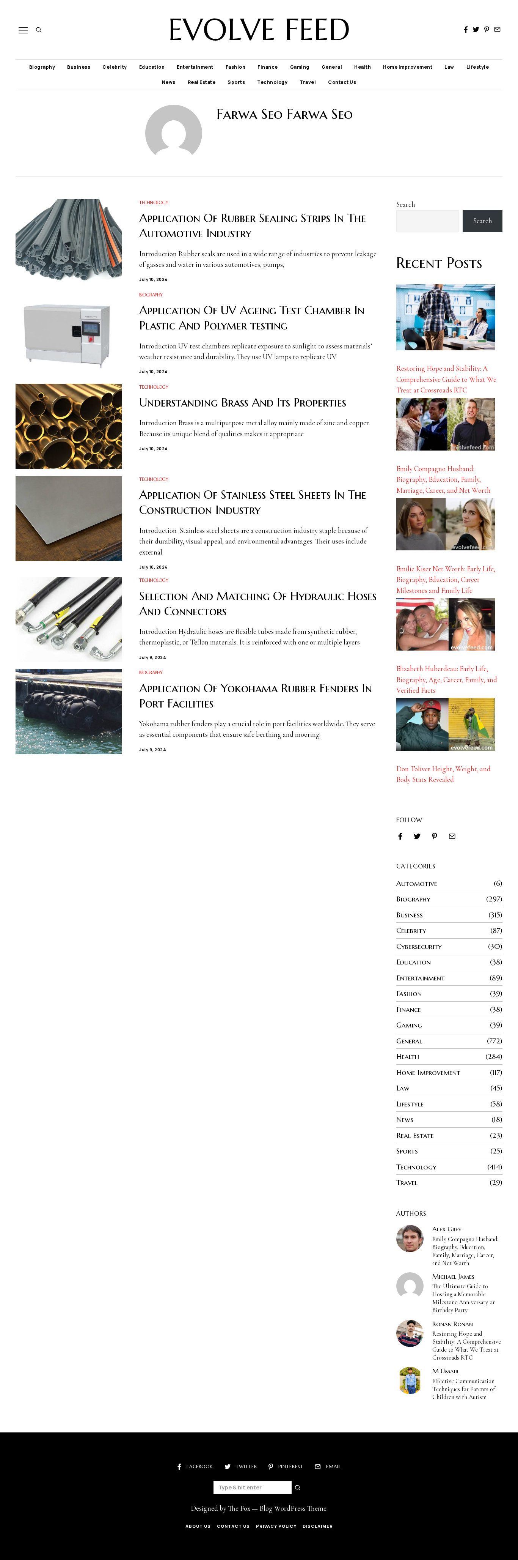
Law (449, 67)
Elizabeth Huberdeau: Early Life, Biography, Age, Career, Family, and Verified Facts (446, 679)
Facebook (200, 1466)
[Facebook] (466, 29)
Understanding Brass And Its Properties (242, 402)
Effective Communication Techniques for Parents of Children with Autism (463, 1389)
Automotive (416, 883)
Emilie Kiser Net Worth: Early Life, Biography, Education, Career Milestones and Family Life (445, 579)
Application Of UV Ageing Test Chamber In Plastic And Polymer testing (251, 318)
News (169, 82)
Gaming (299, 67)
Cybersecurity (419, 946)
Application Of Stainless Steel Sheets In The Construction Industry (252, 502)
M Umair (445, 1371)
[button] (298, 1487)
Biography (42, 67)
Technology (272, 82)
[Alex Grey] (410, 1238)
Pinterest (290, 1466)
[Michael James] (410, 1286)
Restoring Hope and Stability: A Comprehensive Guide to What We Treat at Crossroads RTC (446, 379)
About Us (198, 1526)
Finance (267, 67)
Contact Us (342, 82)
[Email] (497, 29)
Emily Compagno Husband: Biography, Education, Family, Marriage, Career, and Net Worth (443, 479)
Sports (236, 82)
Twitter (246, 1466)
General (332, 67)
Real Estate (202, 82)
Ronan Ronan (452, 1324)
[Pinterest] (486, 29)
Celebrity (114, 67)
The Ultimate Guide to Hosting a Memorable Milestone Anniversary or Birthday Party (463, 1298)
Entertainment (195, 67)
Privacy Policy (276, 1526)
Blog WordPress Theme (292, 1508)
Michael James (453, 1276)
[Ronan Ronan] (410, 1333)
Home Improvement (407, 67)
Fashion (236, 67)
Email (333, 1466)
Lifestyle (477, 67)
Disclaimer (318, 1526)
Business (78, 67)
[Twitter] (476, 29)
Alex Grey (446, 1229)
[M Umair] (410, 1380)
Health (362, 67)
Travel (308, 82)
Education (152, 67)
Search (405, 204)
